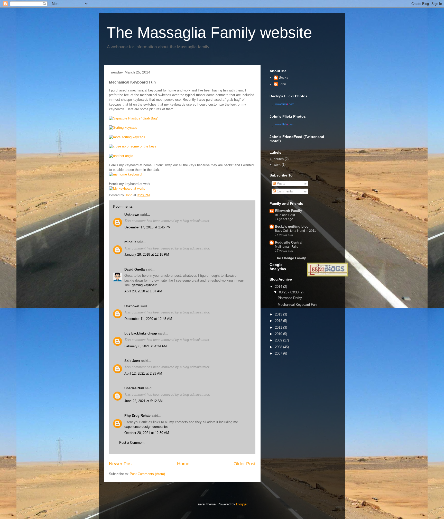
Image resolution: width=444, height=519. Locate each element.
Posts (280, 184)
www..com (284, 104)
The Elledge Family (290, 258)
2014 (279, 287)
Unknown (131, 215)
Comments (284, 191)
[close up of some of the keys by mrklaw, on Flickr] (132, 146)
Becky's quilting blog (292, 226)
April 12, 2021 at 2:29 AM (143, 373)
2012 (279, 321)
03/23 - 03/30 (289, 292)
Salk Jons (132, 361)
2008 (279, 347)
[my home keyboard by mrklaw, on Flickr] (125, 174)
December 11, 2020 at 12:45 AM (148, 319)
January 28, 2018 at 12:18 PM (146, 254)
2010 (279, 334)
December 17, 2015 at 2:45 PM (147, 227)
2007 (279, 353)
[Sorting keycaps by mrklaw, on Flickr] (123, 127)
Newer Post (121, 463)
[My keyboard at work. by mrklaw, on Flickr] (127, 188)
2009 (279, 340)
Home (183, 463)
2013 (279, 314)
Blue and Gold (285, 215)
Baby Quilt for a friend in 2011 (295, 231)
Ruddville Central (288, 242)
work (277, 164)
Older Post (244, 463)
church (279, 159)
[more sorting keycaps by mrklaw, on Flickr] (127, 137)
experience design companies (146, 427)
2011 (279, 327)
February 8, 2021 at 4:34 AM (145, 346)
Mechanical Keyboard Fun (297, 305)
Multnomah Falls (286, 246)
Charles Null (134, 388)
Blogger (241, 504)
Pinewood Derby (290, 298)
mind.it (130, 242)
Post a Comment (131, 442)
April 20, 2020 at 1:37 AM (143, 291)
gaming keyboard (144, 285)
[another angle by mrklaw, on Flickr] (121, 156)
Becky (283, 77)
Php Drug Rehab (137, 416)
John (282, 84)
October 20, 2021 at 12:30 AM (146, 433)
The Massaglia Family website (209, 32)
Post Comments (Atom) (147, 474)
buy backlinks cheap (140, 333)
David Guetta (134, 269)
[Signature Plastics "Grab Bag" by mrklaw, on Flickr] (133, 118)
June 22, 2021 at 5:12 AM (143, 401)
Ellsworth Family (288, 211)
